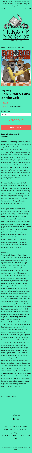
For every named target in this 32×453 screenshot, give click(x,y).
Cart (29, 9)
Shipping (4, 106)
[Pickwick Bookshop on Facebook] (14, 419)
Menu (5, 9)
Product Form (5, 111)
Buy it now (16, 127)
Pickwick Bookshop (18, 447)
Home (3, 47)
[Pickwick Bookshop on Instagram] (18, 419)
